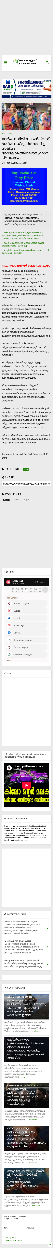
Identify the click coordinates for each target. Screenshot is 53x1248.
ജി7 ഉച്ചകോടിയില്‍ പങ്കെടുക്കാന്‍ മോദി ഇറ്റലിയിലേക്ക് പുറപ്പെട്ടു (23, 244)
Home (3, 134)
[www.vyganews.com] (25, 64)
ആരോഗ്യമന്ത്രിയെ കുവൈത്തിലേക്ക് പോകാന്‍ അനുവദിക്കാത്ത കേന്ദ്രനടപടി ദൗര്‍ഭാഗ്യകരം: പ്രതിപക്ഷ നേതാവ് (23, 235)
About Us (30, 1228)
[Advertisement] (25, 29)
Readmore (36, 1031)
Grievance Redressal (14, 1240)
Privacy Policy (11, 1238)
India (10, 134)
